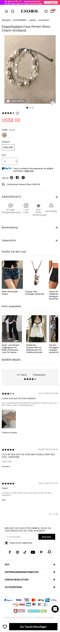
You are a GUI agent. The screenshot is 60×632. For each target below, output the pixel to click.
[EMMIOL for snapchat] (49, 551)
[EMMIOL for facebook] (9, 552)
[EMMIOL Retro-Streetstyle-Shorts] (12, 275)
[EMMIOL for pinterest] (41, 552)
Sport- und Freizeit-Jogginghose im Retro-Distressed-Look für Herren (11, 348)
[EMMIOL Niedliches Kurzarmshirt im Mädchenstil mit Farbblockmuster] (36, 328)
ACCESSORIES (19, 20)
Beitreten (47, 537)
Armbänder (44, 20)
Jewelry (32, 20)
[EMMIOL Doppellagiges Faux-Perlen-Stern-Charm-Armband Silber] (4, 136)
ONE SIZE (8, 147)
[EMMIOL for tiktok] (25, 552)
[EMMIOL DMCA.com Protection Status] (37, 612)
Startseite (6, 20)
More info (29, 171)
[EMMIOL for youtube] (33, 552)
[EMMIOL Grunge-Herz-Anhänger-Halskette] (35, 275)
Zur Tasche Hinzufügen (33, 626)
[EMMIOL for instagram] (17, 552)
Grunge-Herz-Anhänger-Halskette (34, 292)
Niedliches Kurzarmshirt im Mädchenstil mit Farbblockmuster (34, 348)
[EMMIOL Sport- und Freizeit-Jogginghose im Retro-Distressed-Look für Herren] (12, 328)
